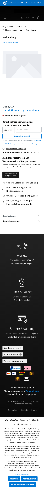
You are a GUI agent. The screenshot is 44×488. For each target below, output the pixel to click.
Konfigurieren (29, 478)
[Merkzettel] (27, 17)
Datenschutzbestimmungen (30, 144)
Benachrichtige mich (22, 136)
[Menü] (5, 17)
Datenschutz (12, 410)
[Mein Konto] (33, 17)
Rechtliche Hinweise (29, 410)
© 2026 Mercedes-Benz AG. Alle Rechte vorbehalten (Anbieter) (23, 402)
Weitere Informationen (22, 474)
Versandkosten (32, 390)
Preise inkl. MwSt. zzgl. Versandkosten (21, 110)
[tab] (21, 216)
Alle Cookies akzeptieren (22, 484)
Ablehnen (14, 478)
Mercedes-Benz (10, 42)
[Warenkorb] (39, 17)
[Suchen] (22, 17)
